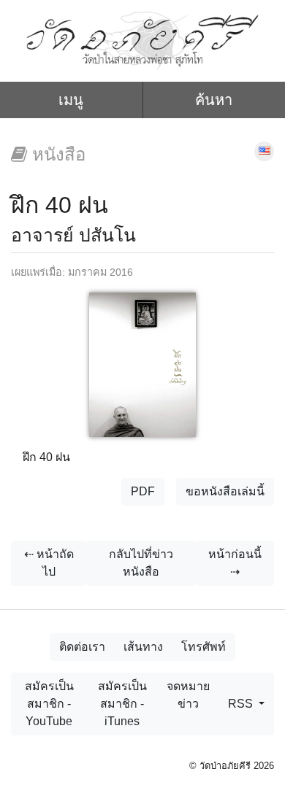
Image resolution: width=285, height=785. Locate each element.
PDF (143, 491)
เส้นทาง (143, 647)
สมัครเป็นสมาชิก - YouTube (49, 703)
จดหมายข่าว (188, 695)
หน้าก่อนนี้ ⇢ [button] (235, 563)
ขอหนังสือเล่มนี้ (225, 491)
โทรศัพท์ (203, 647)
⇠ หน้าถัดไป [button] (49, 563)
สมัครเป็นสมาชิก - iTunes (122, 703)
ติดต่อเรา (82, 647)
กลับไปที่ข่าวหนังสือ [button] (141, 563)
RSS (242, 703)
